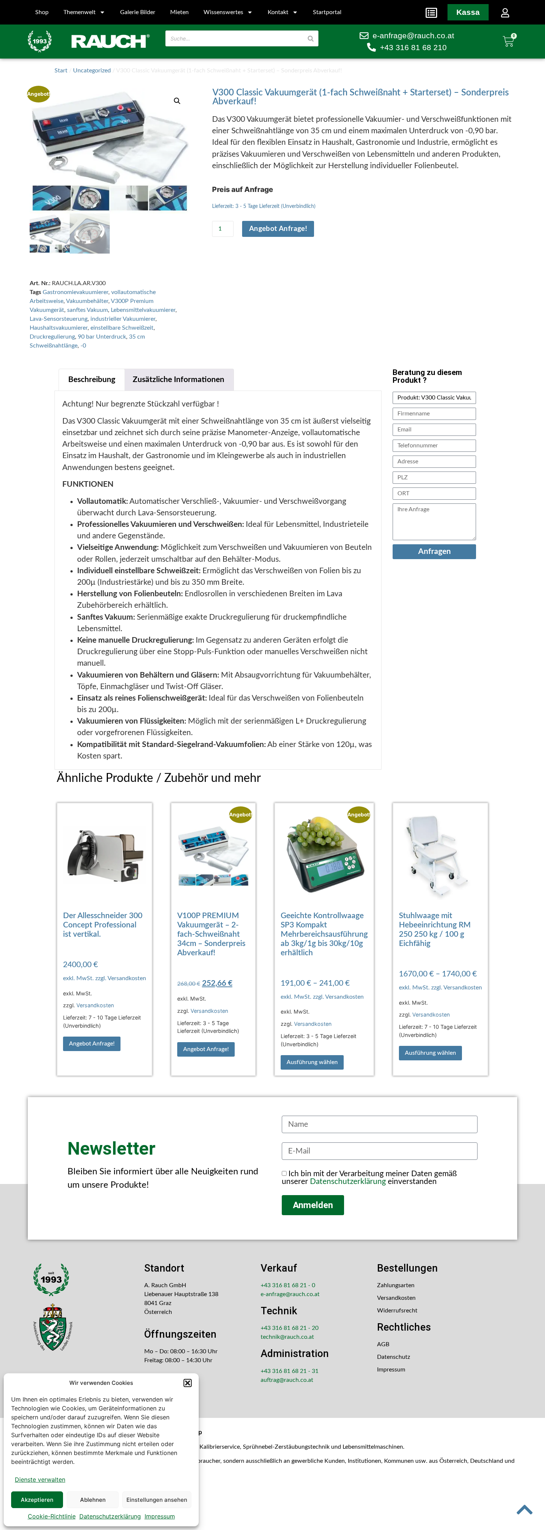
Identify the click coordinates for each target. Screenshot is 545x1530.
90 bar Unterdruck (102, 337)
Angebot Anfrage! (278, 228)
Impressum (160, 1516)
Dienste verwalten (40, 1479)
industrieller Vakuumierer (122, 319)
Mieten (179, 12)
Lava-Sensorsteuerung (58, 319)
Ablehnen (93, 1499)
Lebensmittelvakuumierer (143, 310)
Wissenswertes (223, 12)
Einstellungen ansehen (156, 1499)
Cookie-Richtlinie (52, 1516)
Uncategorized (92, 71)
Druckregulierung (52, 337)
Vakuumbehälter (87, 301)
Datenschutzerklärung (110, 1516)
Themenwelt (79, 12)
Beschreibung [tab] (91, 380)
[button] (187, 1383)
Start (60, 71)
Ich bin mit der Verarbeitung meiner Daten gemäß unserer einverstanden (369, 1177)
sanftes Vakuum (87, 310)
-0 (83, 346)
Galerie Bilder (137, 12)
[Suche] (310, 38)
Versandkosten (95, 1005)
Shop (42, 12)
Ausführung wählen (312, 1062)
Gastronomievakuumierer (75, 292)
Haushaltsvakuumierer (58, 328)
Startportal (327, 12)
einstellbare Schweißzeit (121, 328)
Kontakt (278, 12)
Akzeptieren (37, 1499)
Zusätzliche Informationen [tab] (178, 380)
